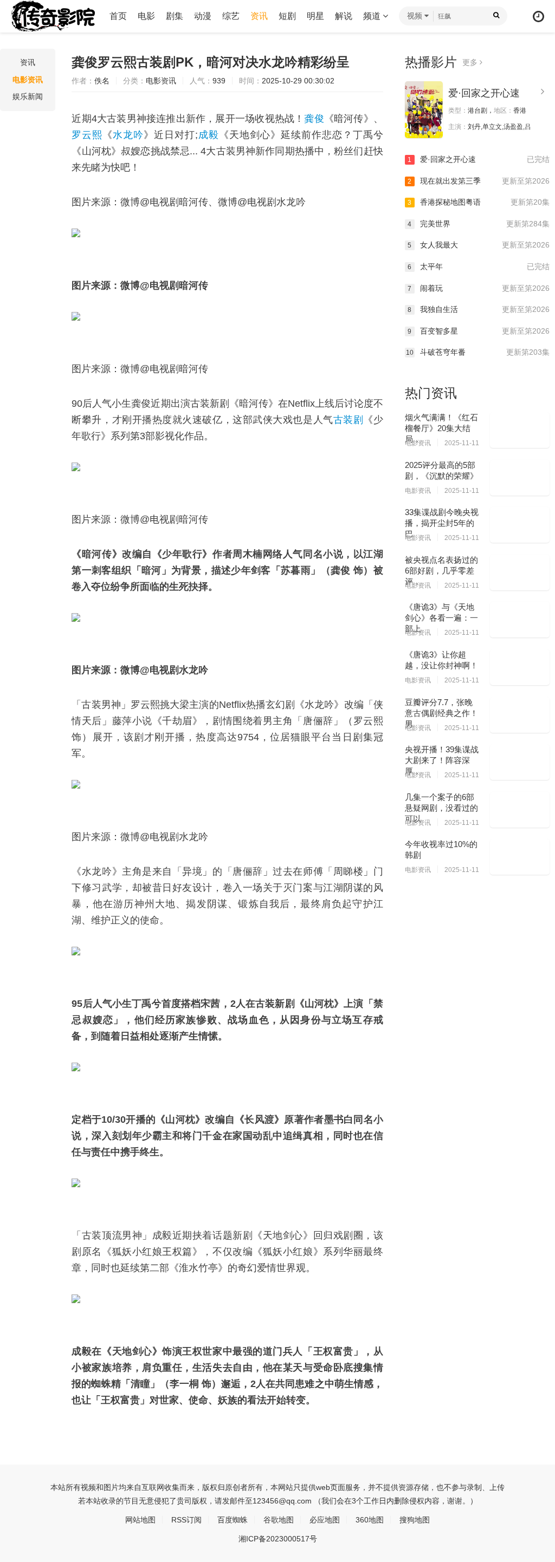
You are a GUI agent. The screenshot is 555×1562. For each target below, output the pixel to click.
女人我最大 (479, 244)
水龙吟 (128, 134)
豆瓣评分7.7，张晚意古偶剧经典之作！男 (441, 713)
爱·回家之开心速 (484, 93)
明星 (315, 16)
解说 (343, 16)
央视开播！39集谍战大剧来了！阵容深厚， (442, 760)
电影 (146, 16)
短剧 (287, 16)
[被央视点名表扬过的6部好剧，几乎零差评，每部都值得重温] (520, 572)
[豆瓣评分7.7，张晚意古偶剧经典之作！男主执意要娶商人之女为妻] (520, 715)
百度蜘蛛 (232, 1519)
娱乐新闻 (27, 96)
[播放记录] (538, 16)
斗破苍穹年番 (478, 352)
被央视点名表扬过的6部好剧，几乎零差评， (441, 570)
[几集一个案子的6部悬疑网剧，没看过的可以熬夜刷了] (520, 810)
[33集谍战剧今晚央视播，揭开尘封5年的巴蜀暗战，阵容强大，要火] (520, 525)
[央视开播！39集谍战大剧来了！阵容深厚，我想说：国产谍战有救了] (520, 762)
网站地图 (140, 1519)
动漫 (202, 16)
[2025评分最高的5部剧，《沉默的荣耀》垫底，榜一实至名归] (520, 478)
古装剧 (348, 419)
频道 (373, 16)
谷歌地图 (278, 1519)
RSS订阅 (186, 1519)
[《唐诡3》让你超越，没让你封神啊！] (520, 667)
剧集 (174, 16)
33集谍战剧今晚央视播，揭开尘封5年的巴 (442, 522)
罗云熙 (87, 134)
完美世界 (479, 223)
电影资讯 (27, 79)
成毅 (208, 134)
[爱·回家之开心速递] (424, 109)
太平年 (479, 266)
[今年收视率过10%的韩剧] (520, 857)
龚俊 (314, 118)
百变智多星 (479, 331)
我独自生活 (479, 309)
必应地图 (324, 1519)
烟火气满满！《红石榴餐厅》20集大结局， (441, 428)
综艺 (231, 16)
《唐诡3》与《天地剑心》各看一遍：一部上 (441, 617)
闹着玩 (479, 288)
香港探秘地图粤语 (479, 202)
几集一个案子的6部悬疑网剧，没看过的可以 (441, 807)
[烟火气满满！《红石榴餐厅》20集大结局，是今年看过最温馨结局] (520, 430)
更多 (471, 62)
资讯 (259, 16)
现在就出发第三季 (479, 181)
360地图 (370, 1519)
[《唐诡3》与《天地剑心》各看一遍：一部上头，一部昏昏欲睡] (520, 619)
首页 (118, 16)
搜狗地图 (414, 1519)
